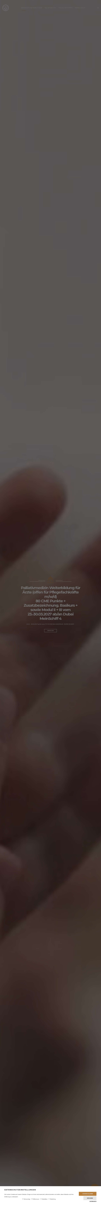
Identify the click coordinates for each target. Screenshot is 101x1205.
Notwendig (27, 1199)
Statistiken (45, 1199)
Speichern (90, 1198)
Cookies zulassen (87, 1193)
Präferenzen (35, 1199)
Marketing (53, 1199)
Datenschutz (93, 1201)
